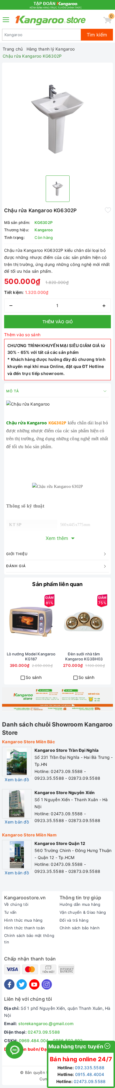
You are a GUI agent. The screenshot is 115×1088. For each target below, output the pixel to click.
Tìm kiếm (97, 35)
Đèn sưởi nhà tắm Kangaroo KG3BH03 (84, 656)
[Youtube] (34, 984)
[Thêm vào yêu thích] (108, 209)
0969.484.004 (34, 1040)
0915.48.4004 (89, 1074)
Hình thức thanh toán (24, 927)
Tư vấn (10, 912)
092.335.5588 (89, 1067)
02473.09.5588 (44, 1032)
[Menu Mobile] (6, 19)
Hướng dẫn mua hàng (80, 904)
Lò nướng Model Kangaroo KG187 (31, 656)
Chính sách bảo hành (80, 927)
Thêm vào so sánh (22, 334)
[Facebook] (9, 984)
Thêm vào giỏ (57, 321)
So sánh (34, 677)
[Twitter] (22, 984)
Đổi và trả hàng (74, 920)
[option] (57, 118)
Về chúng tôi (16, 904)
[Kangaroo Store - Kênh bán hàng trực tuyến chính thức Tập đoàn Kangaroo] (50, 20)
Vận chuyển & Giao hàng (83, 912)
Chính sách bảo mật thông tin (29, 938)
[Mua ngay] (10, 621)
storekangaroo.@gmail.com (45, 1023)
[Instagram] (47, 984)
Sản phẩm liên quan (57, 584)
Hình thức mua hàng (23, 920)
